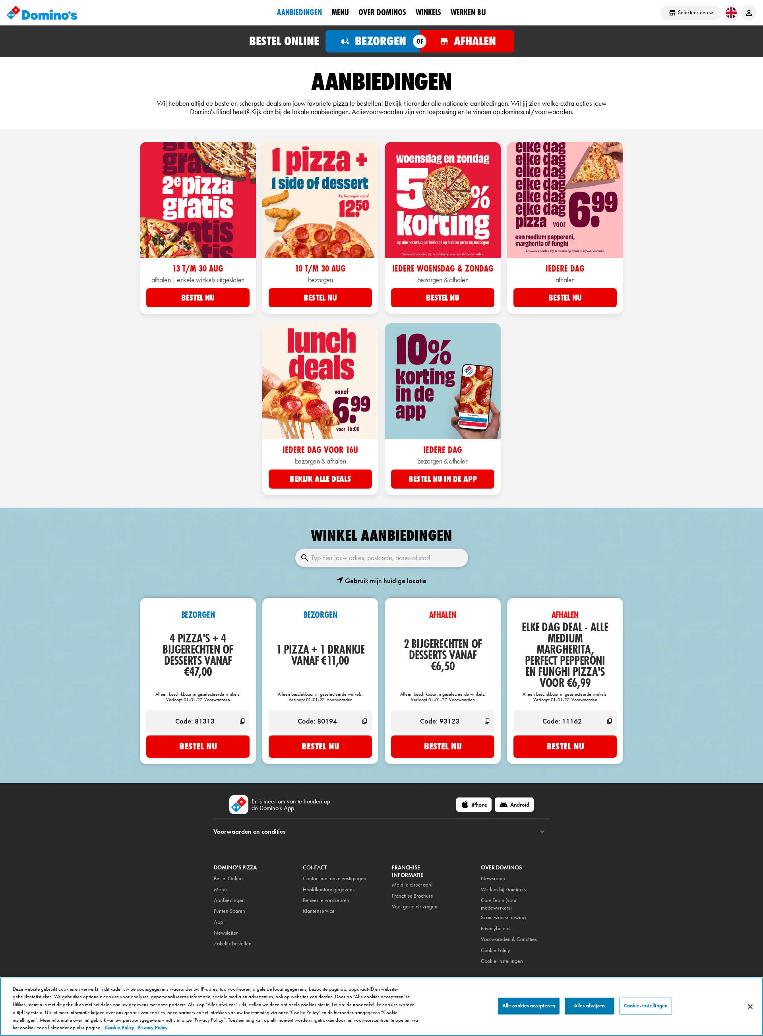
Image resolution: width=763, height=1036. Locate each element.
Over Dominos (382, 12)
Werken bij (468, 12)
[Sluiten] (750, 1006)
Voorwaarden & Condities (509, 939)
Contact (315, 867)
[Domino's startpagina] (42, 13)
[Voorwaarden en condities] (542, 831)
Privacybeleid (495, 928)
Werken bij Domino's (503, 889)
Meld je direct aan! (412, 884)
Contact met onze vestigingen (334, 878)
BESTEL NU (198, 298)
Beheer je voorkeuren (326, 900)
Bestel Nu (198, 746)
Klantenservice (319, 911)
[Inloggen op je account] (749, 13)
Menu (340, 12)
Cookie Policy (120, 1027)
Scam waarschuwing (503, 917)
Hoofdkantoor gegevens (328, 889)
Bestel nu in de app (442, 479)
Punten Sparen (229, 911)
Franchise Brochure (412, 895)
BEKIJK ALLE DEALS (320, 479)
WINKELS (428, 12)
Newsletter (226, 932)
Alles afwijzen (589, 1006)
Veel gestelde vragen (415, 906)
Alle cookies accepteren (528, 1006)
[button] (381, 580)
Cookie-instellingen (502, 961)
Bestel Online (228, 878)
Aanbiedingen (229, 900)
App (218, 922)
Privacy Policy (152, 1027)
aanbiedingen (299, 12)
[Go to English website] (731, 13)
